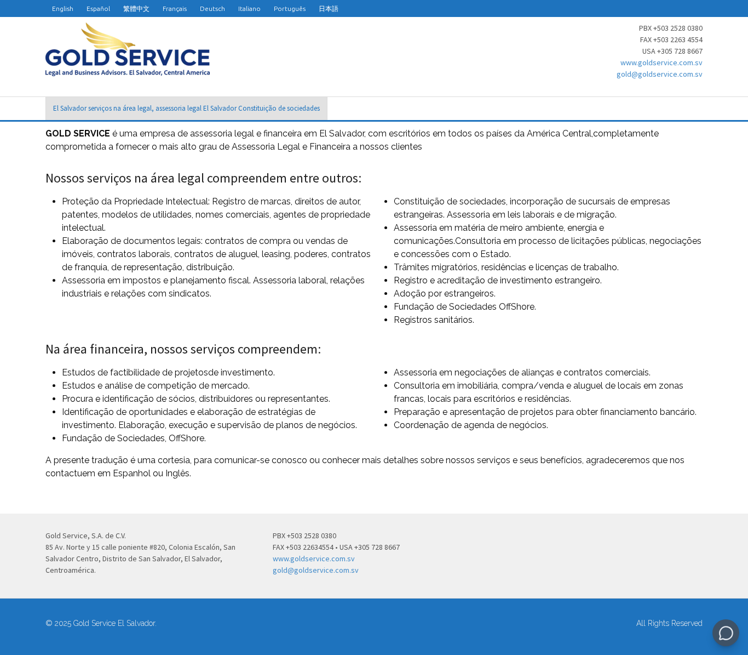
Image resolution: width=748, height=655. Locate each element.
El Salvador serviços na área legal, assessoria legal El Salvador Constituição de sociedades (186, 108)
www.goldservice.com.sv (661, 62)
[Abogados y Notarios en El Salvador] (127, 70)
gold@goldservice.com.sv (660, 74)
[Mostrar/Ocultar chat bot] (725, 632)
